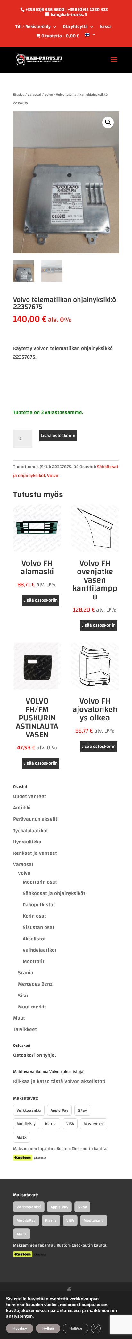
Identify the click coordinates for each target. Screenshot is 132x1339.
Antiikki (22, 808)
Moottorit (34, 961)
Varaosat (34, 95)
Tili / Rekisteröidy (33, 27)
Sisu (23, 995)
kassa (106, 27)
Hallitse (75, 1328)
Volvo (49, 95)
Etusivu (18, 95)
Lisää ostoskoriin (58, 435)
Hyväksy (19, 1328)
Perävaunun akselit (35, 819)
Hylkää (48, 1328)
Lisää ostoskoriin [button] (40, 600)
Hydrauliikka (27, 842)
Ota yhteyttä (75, 27)
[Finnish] (90, 37)
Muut (19, 1018)
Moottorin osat (40, 882)
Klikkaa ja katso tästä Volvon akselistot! (59, 1081)
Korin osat (34, 916)
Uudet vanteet (29, 796)
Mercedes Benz (35, 984)
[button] (108, 122)
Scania (25, 973)
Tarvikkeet (25, 1029)
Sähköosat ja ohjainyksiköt (54, 893)
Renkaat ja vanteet (35, 853)
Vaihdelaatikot (40, 950)
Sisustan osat (38, 927)
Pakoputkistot (39, 905)
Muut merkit (32, 1007)
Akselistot (34, 939)
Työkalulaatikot (30, 830)
